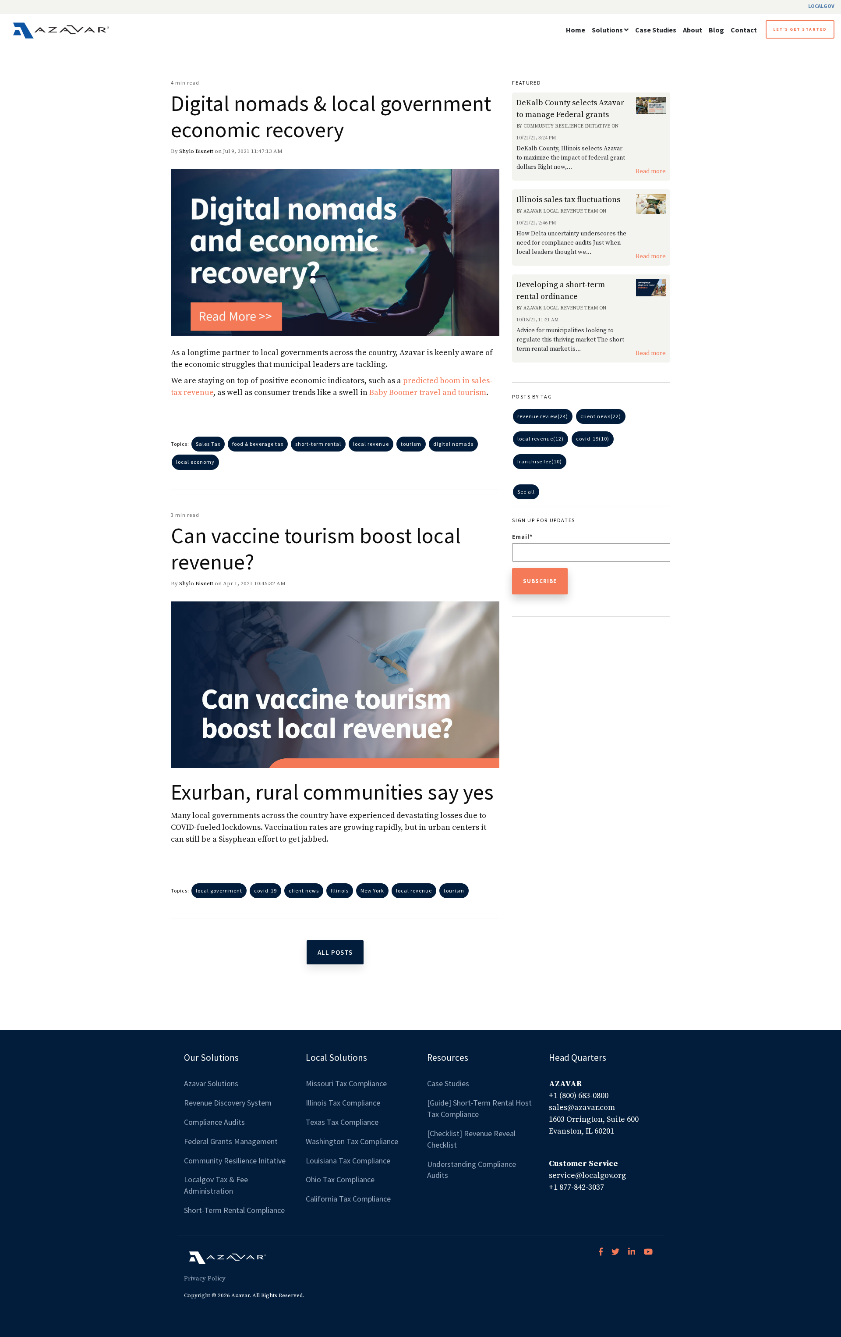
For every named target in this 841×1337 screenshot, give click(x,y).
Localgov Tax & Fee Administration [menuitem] (217, 1185)
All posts (335, 952)
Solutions (607, 29)
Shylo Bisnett (196, 151)
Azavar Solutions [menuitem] (211, 1083)
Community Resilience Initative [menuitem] (235, 1161)
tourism (411, 444)
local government (219, 890)
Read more (651, 171)
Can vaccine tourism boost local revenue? (316, 549)
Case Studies (655, 29)
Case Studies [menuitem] (448, 1083)
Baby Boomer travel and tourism (427, 393)
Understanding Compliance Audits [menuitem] (472, 1170)
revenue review (542, 416)
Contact (744, 29)
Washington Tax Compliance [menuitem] (352, 1141)
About (692, 29)
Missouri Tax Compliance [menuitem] (346, 1083)
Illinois (340, 890)
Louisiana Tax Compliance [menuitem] (348, 1161)
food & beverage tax (257, 444)
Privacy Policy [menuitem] (205, 1278)
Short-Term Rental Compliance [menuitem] (234, 1210)
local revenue (371, 444)
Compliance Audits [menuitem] (214, 1122)
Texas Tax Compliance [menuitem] (342, 1122)
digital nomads (453, 444)
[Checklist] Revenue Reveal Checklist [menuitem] (472, 1139)
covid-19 (265, 890)
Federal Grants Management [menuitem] (231, 1141)
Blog (716, 29)
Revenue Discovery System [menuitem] (228, 1103)
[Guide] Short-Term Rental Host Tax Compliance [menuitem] (480, 1108)
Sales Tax (208, 444)
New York (372, 890)
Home (575, 29)
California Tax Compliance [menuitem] (348, 1199)
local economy (195, 462)
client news (304, 890)
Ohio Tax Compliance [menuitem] (340, 1179)
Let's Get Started (800, 29)
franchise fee (539, 461)
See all (526, 491)
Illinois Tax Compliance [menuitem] (343, 1103)
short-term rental (318, 444)
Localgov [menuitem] (821, 6)
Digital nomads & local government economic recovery (331, 116)
